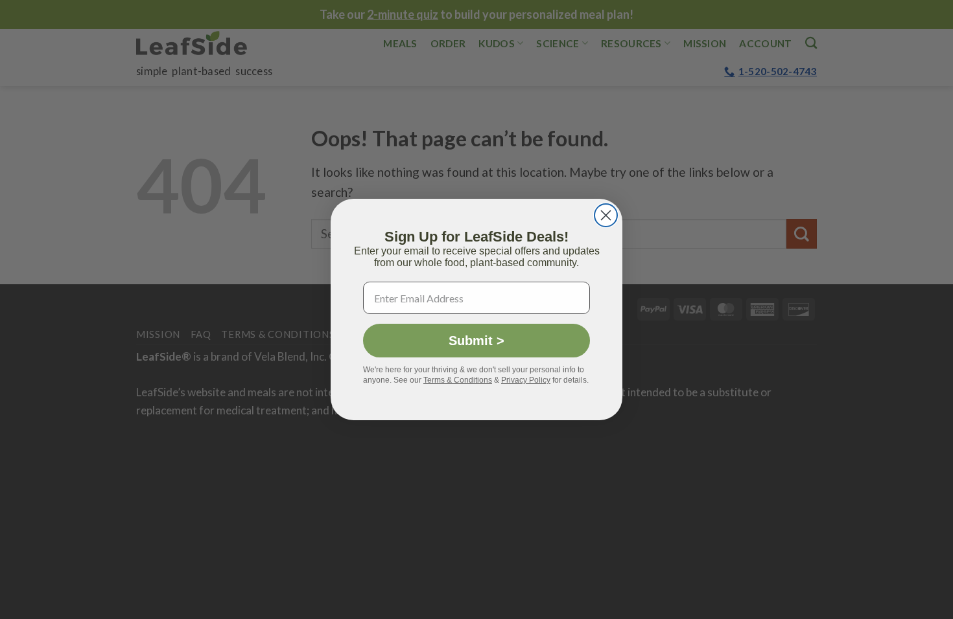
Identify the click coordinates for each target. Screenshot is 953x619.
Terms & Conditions (457, 380)
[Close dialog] (605, 215)
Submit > (476, 340)
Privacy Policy (525, 380)
